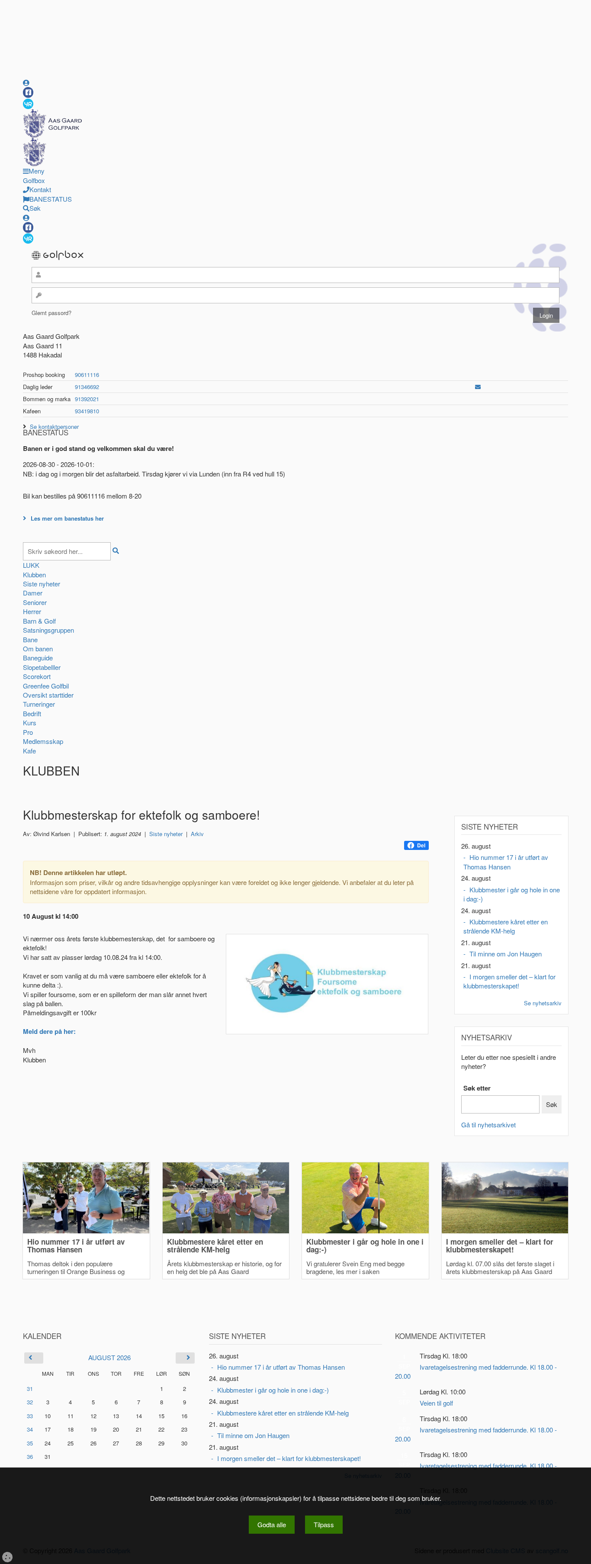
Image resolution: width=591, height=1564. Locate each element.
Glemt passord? (51, 313)
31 (30, 1388)
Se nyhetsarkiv (543, 1003)
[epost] (478, 387)
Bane (30, 639)
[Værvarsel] (28, 103)
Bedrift (32, 713)
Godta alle (271, 1524)
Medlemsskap (43, 741)
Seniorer (35, 602)
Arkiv (197, 834)
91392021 (87, 399)
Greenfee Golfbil (46, 685)
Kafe (29, 750)
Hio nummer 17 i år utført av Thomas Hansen (505, 862)
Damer (32, 592)
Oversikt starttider (48, 694)
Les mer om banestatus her (67, 518)
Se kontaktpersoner (54, 426)
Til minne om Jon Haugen (505, 953)
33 (30, 1416)
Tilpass (324, 1524)
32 (30, 1402)
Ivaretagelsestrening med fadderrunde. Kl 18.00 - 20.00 (476, 1371)
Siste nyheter (41, 583)
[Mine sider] (26, 82)
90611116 (87, 374)
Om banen (38, 648)
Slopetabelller (42, 667)
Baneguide (38, 657)
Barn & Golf (39, 620)
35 (30, 1443)
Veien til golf (436, 1402)
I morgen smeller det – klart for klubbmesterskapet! (509, 981)
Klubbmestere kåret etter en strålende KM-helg (505, 926)
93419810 (87, 411)
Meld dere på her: (49, 1031)
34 (30, 1429)
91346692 (87, 387)
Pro (28, 732)
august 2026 (109, 1357)
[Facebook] (28, 92)
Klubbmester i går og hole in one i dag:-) (511, 894)
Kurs (29, 722)
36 (30, 1456)
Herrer (32, 611)
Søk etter (477, 1088)
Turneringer (39, 703)
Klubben (34, 574)
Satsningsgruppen (48, 629)
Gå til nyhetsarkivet (488, 1124)
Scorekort (37, 676)
